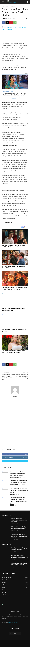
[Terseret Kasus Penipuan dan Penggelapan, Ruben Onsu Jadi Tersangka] (5, 474)
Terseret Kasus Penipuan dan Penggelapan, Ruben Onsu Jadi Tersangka (18, 473)
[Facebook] (3, 22)
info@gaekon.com (13, 622)
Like (26, 454)
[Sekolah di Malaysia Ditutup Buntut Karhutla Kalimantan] (5, 483)
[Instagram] (15, 633)
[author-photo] (15, 394)
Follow (25, 457)
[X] (7, 22)
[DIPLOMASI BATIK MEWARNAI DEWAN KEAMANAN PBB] (6, 565)
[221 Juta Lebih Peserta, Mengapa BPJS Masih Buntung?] (6, 558)
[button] (3, 2)
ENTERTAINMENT (13, 477)
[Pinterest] (11, 22)
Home (3, 6)
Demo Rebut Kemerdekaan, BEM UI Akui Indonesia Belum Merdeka (19, 490)
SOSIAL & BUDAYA (10, 6)
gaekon (5, 18)
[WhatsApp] (14, 22)
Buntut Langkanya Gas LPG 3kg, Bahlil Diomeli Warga (22, 376)
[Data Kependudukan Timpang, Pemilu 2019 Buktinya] (6, 550)
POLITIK (11, 494)
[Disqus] (15, 425)
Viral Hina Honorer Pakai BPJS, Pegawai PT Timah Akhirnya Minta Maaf (8, 377)
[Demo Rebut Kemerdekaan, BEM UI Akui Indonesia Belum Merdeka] (5, 491)
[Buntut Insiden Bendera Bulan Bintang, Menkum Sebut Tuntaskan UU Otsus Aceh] (5, 500)
